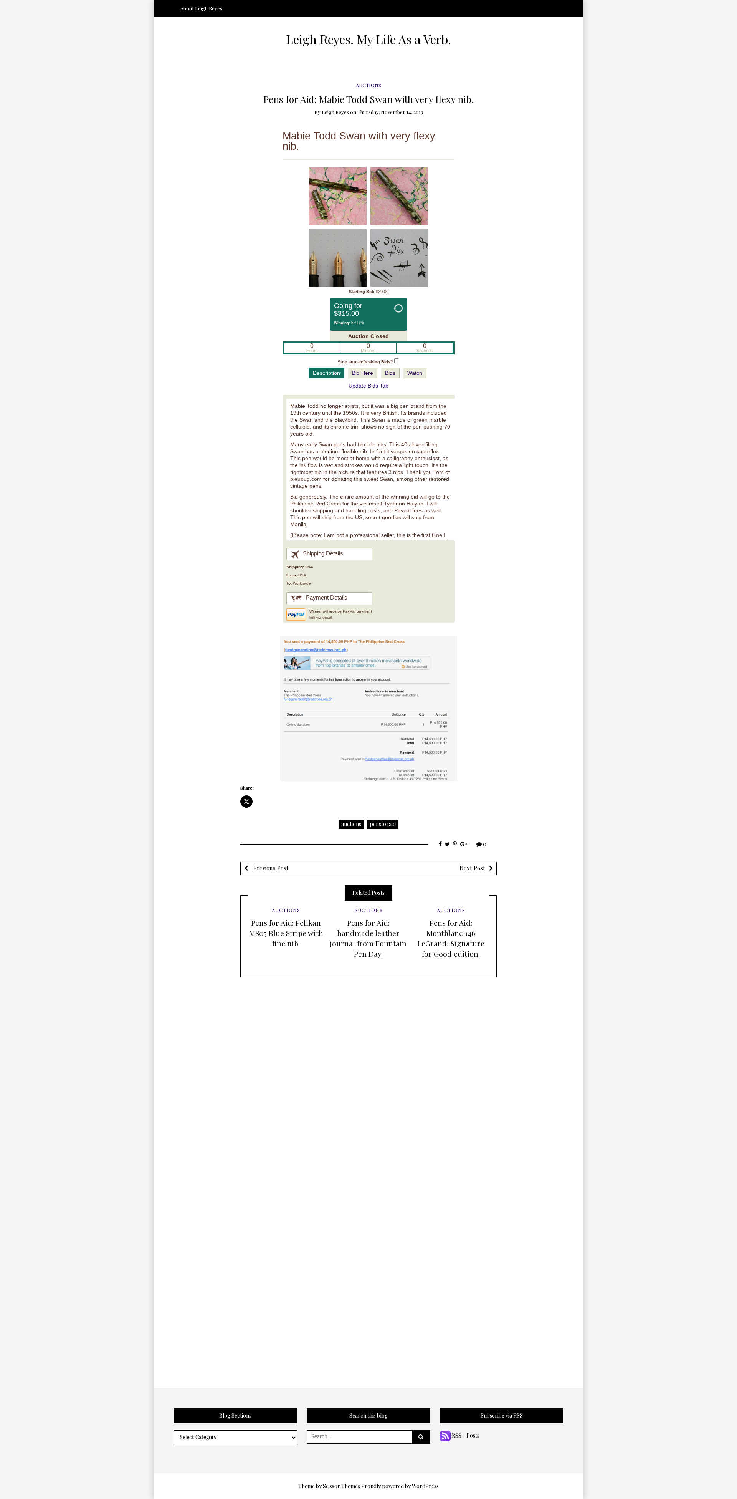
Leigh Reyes (335, 112)
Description (326, 373)
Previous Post (270, 868)
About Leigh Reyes (201, 8)
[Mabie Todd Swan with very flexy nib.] (337, 196)
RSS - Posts (465, 1435)
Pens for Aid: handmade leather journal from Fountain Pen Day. (368, 938)
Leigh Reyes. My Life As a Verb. (368, 39)
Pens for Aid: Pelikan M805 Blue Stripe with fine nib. (286, 933)
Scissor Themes (341, 1486)
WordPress (425, 1486)
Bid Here (362, 373)
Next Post (472, 868)
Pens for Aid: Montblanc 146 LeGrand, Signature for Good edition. (450, 938)
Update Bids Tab (368, 386)
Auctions (368, 85)
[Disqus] (368, 1073)
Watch (414, 373)
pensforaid (383, 824)
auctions (351, 824)
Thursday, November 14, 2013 (390, 112)
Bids (390, 373)
